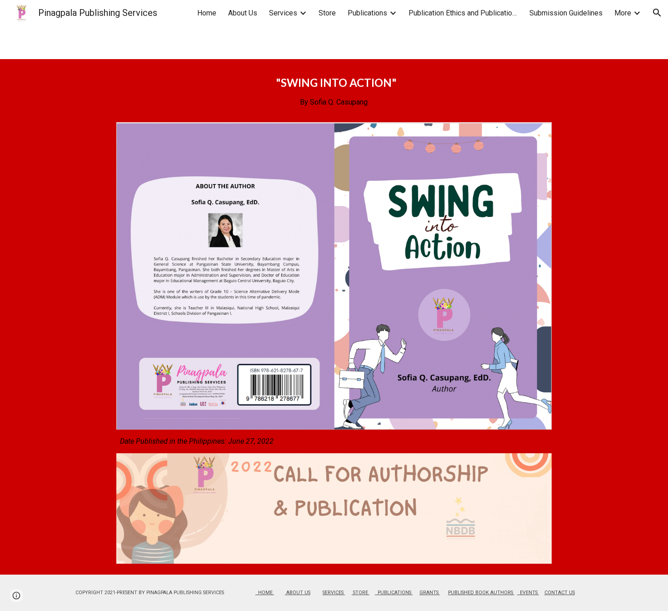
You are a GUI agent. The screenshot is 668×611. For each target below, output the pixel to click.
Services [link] (283, 13)
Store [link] (327, 13)
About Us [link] (242, 13)
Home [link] (206, 13)
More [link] (622, 13)
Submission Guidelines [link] (566, 13)
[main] (333, 96)
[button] (657, 13)
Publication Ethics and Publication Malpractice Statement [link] (463, 13)
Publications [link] (367, 13)
